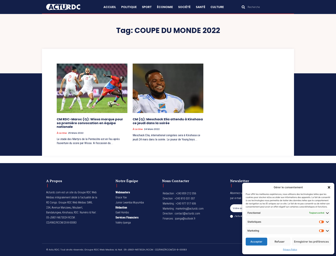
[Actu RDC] (67, 7)
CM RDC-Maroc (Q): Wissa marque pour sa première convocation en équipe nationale (90, 123)
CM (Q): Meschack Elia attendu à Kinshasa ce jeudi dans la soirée (168, 121)
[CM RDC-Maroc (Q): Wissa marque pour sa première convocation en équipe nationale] (92, 88)
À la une (62, 133)
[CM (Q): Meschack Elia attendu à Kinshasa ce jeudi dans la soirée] (168, 88)
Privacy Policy (290, 249)
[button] (329, 187)
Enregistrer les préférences (311, 241)
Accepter (256, 241)
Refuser (280, 241)
